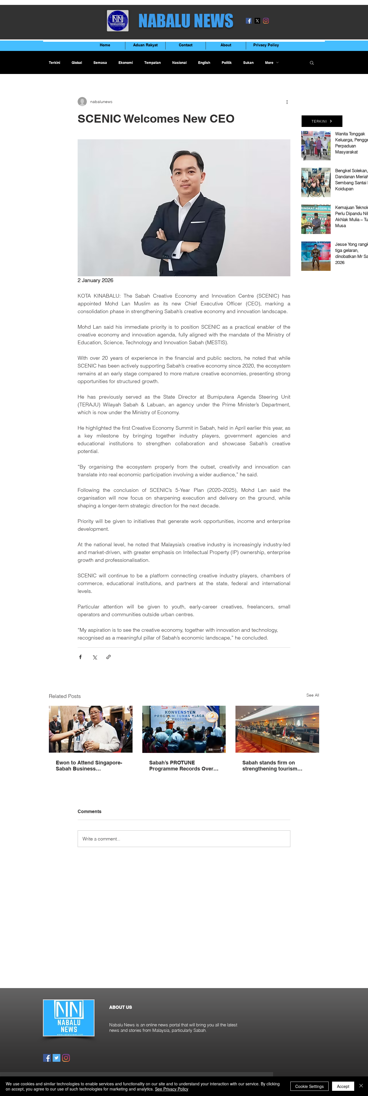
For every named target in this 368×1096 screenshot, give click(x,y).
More (269, 62)
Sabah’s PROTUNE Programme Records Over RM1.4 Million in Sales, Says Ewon (183, 766)
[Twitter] (56, 1058)
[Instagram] (266, 21)
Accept (343, 1086)
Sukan (248, 62)
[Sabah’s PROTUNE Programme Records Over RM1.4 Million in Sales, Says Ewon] (184, 729)
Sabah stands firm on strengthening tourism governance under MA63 (272, 766)
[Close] (361, 1086)
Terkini (54, 62)
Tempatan (152, 62)
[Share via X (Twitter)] (94, 657)
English (204, 62)
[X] (257, 21)
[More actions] (286, 101)
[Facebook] (249, 21)
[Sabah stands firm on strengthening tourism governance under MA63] (277, 729)
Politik (227, 62)
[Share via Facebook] (80, 657)
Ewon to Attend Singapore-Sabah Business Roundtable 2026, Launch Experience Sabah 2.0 (89, 766)
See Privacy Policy (171, 1089)
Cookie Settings (309, 1086)
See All (312, 695)
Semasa (100, 62)
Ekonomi (125, 62)
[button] (312, 62)
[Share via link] (108, 657)
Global (77, 62)
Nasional (179, 62)
